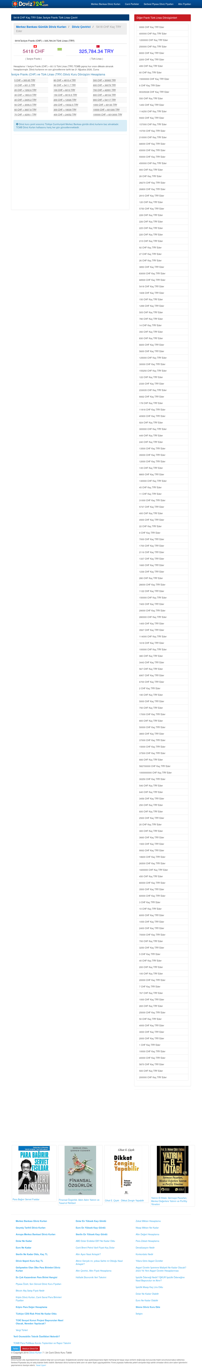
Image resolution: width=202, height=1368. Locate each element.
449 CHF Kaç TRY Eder (151, 435)
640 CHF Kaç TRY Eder (151, 792)
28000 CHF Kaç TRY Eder (152, 584)
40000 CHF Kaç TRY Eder (152, 1057)
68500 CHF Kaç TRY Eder (152, 279)
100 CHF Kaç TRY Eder (151, 973)
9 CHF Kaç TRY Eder (149, 532)
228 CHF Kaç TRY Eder (151, 215)
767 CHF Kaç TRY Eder (151, 993)
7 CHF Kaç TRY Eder (149, 986)
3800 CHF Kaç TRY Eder (151, 733)
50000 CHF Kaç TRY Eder (152, 727)
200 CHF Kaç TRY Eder (151, 967)
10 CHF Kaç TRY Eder (150, 908)
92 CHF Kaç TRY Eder (150, 247)
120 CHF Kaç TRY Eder (151, 202)
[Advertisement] (70, 172)
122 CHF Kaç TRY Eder (151, 377)
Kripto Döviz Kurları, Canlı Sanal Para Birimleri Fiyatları (39, 1299)
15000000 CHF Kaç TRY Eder (154, 78)
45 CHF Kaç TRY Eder (150, 487)
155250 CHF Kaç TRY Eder (153, 370)
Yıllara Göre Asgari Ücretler (149, 1260)
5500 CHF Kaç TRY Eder (151, 117)
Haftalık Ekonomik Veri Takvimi (91, 1277)
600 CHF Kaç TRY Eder (151, 811)
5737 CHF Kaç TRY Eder (151, 506)
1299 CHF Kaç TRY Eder (151, 305)
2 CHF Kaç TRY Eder (149, 688)
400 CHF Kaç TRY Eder (151, 513)
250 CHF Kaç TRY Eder (151, 805)
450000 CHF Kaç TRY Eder (153, 163)
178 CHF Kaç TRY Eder (151, 403)
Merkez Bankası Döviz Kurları (105, 4)
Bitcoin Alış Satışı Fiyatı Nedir (30, 1290)
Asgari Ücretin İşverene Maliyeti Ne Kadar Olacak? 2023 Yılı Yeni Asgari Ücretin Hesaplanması (161, 1269)
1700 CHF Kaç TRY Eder (151, 545)
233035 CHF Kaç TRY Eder (153, 390)
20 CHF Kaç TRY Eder (150, 824)
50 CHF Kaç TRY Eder (150, 1018)
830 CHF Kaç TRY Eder (151, 338)
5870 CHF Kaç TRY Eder (151, 1064)
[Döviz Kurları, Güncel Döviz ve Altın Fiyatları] (30, 4)
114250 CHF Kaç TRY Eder (153, 111)
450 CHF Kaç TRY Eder (151, 876)
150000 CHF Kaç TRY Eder (153, 597)
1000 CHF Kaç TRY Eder (151, 999)
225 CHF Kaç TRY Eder (151, 228)
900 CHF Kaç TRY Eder (151, 169)
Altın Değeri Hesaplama (147, 1234)
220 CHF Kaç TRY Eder (151, 234)
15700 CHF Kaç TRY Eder (152, 130)
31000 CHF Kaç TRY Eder (152, 500)
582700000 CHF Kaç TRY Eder (154, 766)
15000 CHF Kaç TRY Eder (152, 746)
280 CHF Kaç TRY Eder (151, 578)
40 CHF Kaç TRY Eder (150, 960)
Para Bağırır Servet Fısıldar (26, 1199)
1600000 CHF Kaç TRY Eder (153, 869)
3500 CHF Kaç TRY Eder (151, 889)
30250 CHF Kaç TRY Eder (152, 779)
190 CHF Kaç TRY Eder (151, 694)
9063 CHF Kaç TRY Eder (151, 850)
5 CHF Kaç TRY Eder (149, 954)
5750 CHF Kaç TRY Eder (151, 208)
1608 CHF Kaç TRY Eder (151, 292)
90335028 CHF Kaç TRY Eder (154, 91)
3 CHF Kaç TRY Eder (149, 902)
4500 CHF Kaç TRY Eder (151, 519)
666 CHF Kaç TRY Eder (151, 759)
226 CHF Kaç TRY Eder (151, 221)
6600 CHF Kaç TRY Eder (151, 344)
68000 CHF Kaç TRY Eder (152, 143)
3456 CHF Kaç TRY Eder (151, 798)
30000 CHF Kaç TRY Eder (152, 364)
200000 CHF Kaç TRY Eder (153, 1077)
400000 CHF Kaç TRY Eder (153, 33)
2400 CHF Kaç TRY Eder (151, 928)
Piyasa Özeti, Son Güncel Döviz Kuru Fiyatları (38, 1283)
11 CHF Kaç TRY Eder (150, 493)
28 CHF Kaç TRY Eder (150, 176)
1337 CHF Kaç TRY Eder (151, 558)
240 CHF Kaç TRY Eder (151, 442)
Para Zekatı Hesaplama (147, 1240)
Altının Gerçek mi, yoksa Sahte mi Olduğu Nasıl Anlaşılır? (99, 1262)
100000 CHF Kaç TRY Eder (153, 649)
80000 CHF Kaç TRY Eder (152, 882)
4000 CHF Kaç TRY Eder (151, 1025)
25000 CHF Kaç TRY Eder (152, 1012)
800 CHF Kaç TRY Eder (151, 720)
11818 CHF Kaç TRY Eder (152, 409)
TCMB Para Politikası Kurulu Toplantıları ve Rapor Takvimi (42, 1343)
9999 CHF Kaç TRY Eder (151, 27)
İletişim (139, 1313)
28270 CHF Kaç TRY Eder (152, 182)
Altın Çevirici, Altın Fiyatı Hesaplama (93, 1270)
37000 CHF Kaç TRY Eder (152, 740)
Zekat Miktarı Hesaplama (148, 1221)
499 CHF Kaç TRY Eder (151, 66)
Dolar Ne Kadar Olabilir (147, 1293)
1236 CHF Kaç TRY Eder (151, 571)
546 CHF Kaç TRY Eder (151, 785)
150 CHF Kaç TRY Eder (151, 299)
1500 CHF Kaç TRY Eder (151, 843)
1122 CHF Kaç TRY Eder (151, 591)
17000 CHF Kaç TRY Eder (152, 714)
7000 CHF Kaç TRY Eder (151, 539)
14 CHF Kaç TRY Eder (150, 325)
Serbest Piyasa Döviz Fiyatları (158, 4)
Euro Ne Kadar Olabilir (147, 1300)
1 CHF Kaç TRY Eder (149, 1044)
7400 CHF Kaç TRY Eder (151, 604)
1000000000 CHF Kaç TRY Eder (155, 772)
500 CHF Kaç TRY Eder (151, 1070)
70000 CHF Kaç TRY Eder (152, 934)
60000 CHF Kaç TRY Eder (152, 895)
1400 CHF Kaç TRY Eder (151, 623)
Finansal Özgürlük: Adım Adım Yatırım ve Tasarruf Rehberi (79, 1201)
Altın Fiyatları (184, 4)
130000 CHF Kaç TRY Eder (153, 480)
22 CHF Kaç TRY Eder (150, 526)
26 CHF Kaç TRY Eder (150, 260)
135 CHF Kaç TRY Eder (151, 467)
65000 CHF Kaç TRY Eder (152, 150)
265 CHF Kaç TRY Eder (151, 1006)
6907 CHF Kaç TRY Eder (151, 675)
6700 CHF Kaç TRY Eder (151, 681)
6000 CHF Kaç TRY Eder (151, 915)
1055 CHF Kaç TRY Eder (151, 921)
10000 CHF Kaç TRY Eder (152, 1051)
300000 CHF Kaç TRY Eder (153, 429)
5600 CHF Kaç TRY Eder (151, 351)
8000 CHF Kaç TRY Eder (151, 53)
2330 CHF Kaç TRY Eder (151, 383)
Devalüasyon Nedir (145, 1247)
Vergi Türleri (22, 1330)
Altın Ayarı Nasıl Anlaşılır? (88, 1254)
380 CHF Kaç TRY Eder (151, 655)
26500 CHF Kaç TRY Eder (152, 863)
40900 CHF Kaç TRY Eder (152, 416)
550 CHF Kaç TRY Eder (151, 98)
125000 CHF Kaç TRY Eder (153, 357)
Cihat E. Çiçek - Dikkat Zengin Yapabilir (124, 1200)
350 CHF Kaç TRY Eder (151, 331)
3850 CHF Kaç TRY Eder (151, 266)
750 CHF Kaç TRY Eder (151, 707)
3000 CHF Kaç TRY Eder (151, 1031)
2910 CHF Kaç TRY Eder (151, 195)
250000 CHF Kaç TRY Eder (153, 46)
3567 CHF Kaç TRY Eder (151, 630)
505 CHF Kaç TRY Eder (151, 312)
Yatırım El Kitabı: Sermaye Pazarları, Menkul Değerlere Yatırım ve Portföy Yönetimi (169, 1201)
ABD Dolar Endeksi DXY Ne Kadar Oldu (95, 1240)
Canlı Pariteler (132, 4)
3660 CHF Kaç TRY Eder (151, 837)
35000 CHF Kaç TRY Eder (152, 454)
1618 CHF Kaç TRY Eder (151, 642)
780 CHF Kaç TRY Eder (151, 318)
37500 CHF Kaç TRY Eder (152, 753)
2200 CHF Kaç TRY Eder (151, 59)
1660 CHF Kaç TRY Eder (151, 565)
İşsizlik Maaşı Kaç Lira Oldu (149, 1287)
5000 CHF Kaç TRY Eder (151, 701)
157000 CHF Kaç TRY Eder (153, 124)
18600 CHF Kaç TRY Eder (152, 856)
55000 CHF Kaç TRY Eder (152, 156)
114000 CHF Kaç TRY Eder (153, 636)
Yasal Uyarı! (41, 1365)
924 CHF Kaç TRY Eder (151, 422)
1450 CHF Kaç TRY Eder (151, 104)
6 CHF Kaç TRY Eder (149, 85)
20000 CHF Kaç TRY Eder (152, 980)
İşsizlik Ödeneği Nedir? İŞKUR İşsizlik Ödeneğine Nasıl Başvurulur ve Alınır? (160, 1279)
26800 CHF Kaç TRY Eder (152, 189)
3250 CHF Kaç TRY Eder (151, 947)
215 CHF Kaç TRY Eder (151, 241)
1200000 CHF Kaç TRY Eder (153, 40)
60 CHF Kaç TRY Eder (150, 72)
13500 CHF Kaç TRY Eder (152, 448)
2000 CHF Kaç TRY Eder (151, 1038)
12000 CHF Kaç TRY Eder (152, 461)
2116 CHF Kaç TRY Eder (151, 552)
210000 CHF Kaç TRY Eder (153, 137)
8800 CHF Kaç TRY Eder (151, 474)
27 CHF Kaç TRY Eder (150, 254)
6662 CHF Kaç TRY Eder (151, 396)
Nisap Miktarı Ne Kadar (147, 1227)
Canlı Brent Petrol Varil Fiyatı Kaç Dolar (95, 1247)
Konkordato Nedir (144, 1254)
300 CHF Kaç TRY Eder (151, 830)
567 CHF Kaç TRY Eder (151, 668)
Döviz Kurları (35, 1352)
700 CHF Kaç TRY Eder (151, 941)
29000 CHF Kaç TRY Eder (152, 610)
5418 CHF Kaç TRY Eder (151, 286)
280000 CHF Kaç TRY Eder (153, 617)
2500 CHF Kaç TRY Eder (151, 818)
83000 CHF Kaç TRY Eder (152, 273)
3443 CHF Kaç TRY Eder (151, 662)
